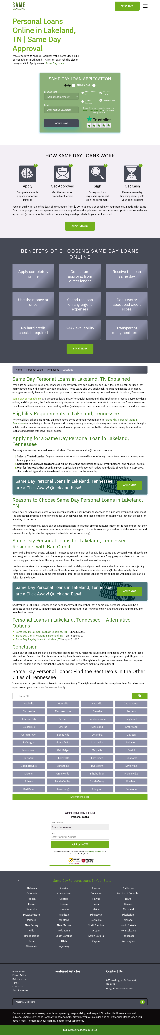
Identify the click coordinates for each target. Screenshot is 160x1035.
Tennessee (53, 370)
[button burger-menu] (145, 6)
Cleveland (97, 727)
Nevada (128, 920)
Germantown (28, 735)
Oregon (96, 931)
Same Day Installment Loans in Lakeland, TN (41, 632)
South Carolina (64, 936)
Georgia (64, 899)
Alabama (32, 888)
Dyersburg (97, 766)
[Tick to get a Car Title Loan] (93, 85)
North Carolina (96, 925)
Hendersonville (97, 719)
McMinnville (131, 774)
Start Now (80, 348)
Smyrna (63, 727)
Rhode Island (31, 936)
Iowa (96, 904)
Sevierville (131, 766)
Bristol (131, 750)
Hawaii (96, 899)
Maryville (97, 750)
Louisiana (64, 909)
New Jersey (31, 925)
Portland (131, 781)
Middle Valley (63, 781)
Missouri (31, 920)
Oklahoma (64, 931)
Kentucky (31, 909)
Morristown (28, 750)
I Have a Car (83, 85)
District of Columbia (128, 893)
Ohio (31, 931)
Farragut (29, 758)
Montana (64, 920)
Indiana (64, 904)
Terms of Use (98, 110)
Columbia (97, 735)
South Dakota (96, 936)
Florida (32, 899)
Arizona (96, 888)
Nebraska (96, 920)
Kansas (128, 904)
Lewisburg (63, 789)
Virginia (96, 941)
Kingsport (131, 719)
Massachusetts (31, 915)
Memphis (63, 704)
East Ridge (97, 758)
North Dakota (128, 925)
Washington (128, 941)
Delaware (96, 893)
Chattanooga (131, 704)
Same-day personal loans (27, 399)
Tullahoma (131, 758)
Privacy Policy (88, 110)
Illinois (31, 904)
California (128, 888)
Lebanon (131, 742)
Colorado (32, 893)
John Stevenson (20, 990)
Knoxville (97, 704)
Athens (29, 781)
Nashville (28, 704)
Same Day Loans (55, 63)
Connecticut (64, 893)
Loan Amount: (50, 92)
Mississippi (128, 915)
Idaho (128, 899)
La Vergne (29, 742)
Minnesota (96, 915)
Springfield (63, 766)
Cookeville (97, 742)
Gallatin (131, 735)
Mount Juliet (63, 742)
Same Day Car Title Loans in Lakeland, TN (39, 636)
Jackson (131, 711)
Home (19, 370)
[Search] (140, 696)
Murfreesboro (63, 711)
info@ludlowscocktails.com (119, 988)
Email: (47, 105)
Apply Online (80, 226)
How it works (18, 971)
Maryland (128, 909)
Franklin (97, 711)
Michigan (64, 915)
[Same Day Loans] (18, 6)
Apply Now (127, 6)
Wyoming (64, 946)
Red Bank (28, 789)
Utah (64, 941)
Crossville (131, 789)
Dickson (28, 774)
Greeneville (62, 774)
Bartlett (63, 719)
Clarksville (29, 711)
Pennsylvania (128, 931)
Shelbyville (63, 758)
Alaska (64, 888)
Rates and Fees (20, 979)
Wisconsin (31, 946)
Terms (15, 983)
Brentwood (131, 727)
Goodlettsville (29, 766)
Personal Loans (34, 370)
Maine (96, 909)
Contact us (17, 986)
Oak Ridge (63, 750)
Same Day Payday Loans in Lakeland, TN (39, 639)
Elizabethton (97, 774)
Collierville (29, 727)
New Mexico (64, 925)
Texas (31, 941)
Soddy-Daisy (97, 781)
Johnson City (29, 719)
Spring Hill (63, 735)
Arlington (97, 789)
